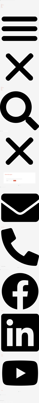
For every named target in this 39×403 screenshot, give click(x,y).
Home (1, 4)
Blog (1, 5)
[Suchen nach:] (9, 180)
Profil (1, 89)
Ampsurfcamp (2, 87)
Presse (2, 7)
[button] (19, 47)
